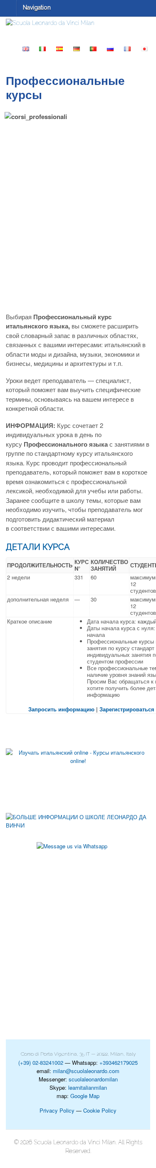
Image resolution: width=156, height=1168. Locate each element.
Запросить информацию (61, 709)
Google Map (84, 1096)
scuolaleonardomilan (93, 1079)
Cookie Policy (99, 1110)
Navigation (37, 7)
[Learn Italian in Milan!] (78, 23)
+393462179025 (118, 1062)
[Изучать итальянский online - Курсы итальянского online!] (78, 774)
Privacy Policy (57, 1110)
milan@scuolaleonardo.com (86, 1071)
